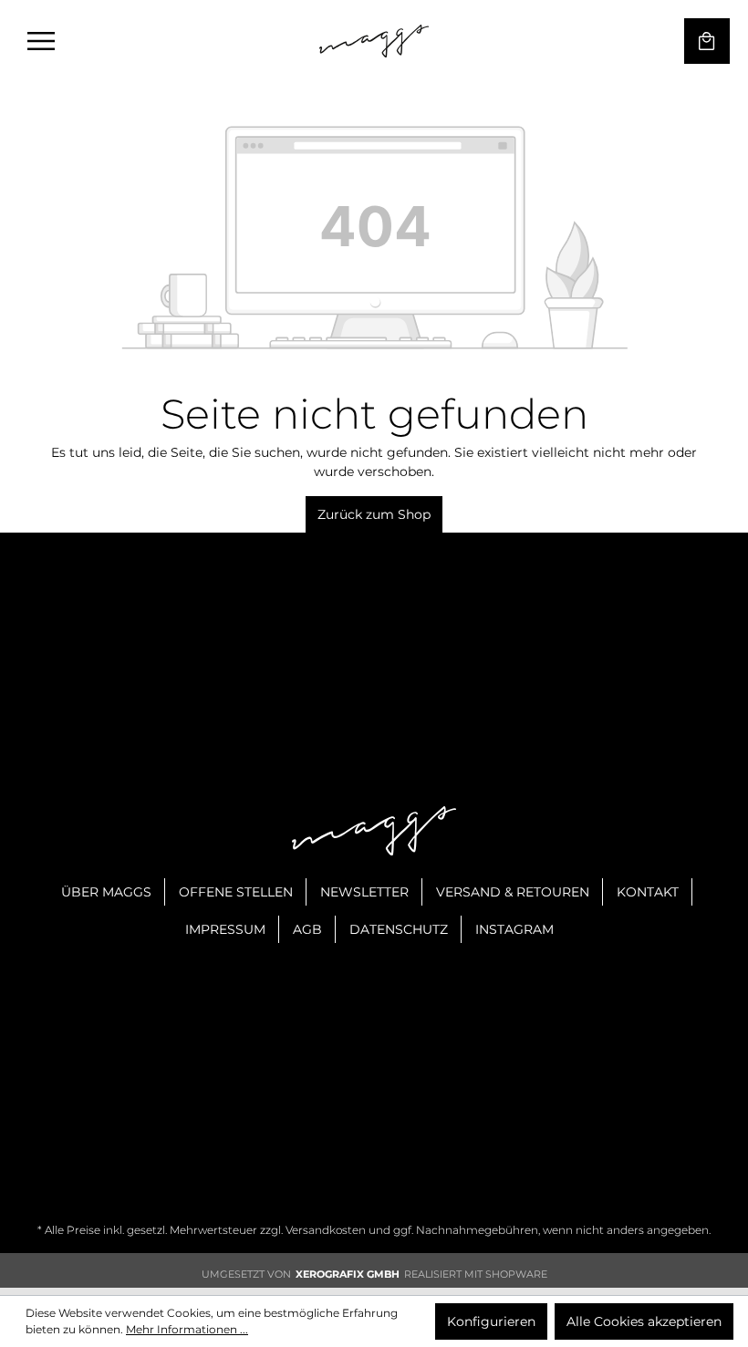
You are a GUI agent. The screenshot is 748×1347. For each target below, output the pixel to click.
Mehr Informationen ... (187, 1329)
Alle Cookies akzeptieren (644, 1321)
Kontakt (648, 892)
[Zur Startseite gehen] (374, 41)
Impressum (225, 929)
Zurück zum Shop (374, 514)
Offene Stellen (236, 892)
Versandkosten (326, 1230)
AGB (307, 929)
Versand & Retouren (512, 892)
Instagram (514, 929)
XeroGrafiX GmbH (348, 1274)
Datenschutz (398, 929)
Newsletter (364, 892)
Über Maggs (106, 892)
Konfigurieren (491, 1321)
